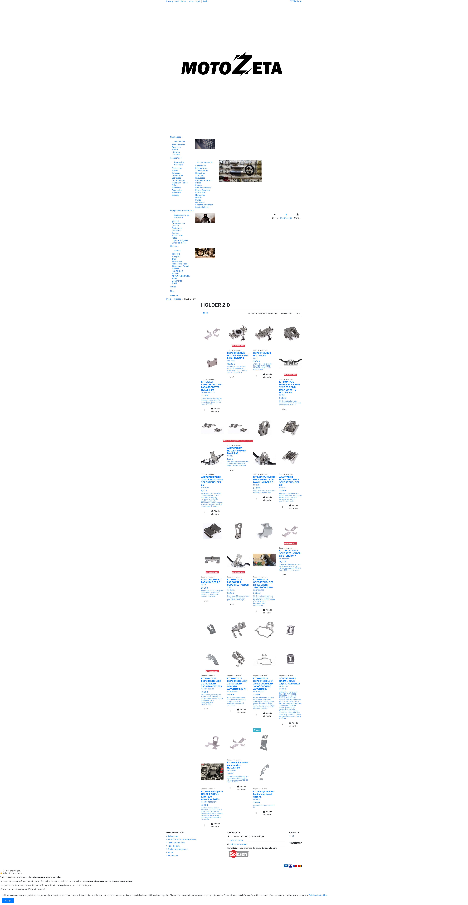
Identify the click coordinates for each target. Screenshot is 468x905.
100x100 (176, 254)
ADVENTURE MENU (181, 276)
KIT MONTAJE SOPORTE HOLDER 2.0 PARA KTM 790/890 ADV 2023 (211, 682)
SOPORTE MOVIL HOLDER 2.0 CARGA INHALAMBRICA (237, 355)
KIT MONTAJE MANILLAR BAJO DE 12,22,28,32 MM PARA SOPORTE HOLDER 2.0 (289, 387)
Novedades (173, 855)
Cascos (175, 221)
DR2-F (255, 358)
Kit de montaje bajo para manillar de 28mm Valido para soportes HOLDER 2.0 (290, 403)
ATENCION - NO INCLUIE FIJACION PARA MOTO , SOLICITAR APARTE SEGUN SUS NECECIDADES (237, 369)
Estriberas (176, 178)
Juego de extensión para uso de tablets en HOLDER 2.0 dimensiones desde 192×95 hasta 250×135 (238, 779)
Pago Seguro (174, 846)
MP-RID (282, 395)
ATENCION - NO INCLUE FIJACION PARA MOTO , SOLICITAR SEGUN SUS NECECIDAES (262, 367)
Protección (177, 168)
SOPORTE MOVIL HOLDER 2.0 (262, 354)
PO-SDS (282, 487)
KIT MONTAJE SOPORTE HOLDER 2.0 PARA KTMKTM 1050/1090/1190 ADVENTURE (263, 683)
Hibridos (176, 152)
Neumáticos (179, 141)
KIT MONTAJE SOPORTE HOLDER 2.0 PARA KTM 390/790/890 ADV (263, 583)
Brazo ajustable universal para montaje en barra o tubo (264, 492)
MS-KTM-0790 (258, 590)
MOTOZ (175, 273)
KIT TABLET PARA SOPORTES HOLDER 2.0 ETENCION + (290, 553)
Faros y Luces (178, 180)
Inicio (205, 1)
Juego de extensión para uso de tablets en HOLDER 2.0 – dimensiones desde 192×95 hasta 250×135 (211, 401)
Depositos (200, 173)
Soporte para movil (204, 204)
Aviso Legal (194, 1)
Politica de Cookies (318, 895)
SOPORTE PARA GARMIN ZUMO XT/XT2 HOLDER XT (289, 681)
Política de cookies (176, 842)
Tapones (199, 175)
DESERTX (256, 799)
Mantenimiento (202, 207)
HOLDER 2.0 (177, 271)
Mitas (174, 278)
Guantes (175, 233)
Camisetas (176, 230)
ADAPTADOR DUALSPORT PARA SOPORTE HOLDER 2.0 (289, 481)
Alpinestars (177, 261)
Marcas (177, 250)
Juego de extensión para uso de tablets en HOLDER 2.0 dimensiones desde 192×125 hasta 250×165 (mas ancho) (290, 567)
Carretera (176, 147)
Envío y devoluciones (176, 1)
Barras (198, 200)
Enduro (175, 149)
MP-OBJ (230, 456)
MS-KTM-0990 (232, 692)
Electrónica (200, 165)
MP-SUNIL (231, 590)
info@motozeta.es (239, 844)
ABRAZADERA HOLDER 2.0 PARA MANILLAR (236, 451)
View (232, 377)
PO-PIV (203, 585)
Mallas (175, 170)
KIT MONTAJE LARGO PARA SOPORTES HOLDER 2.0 (238, 583)
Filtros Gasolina (202, 190)
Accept (8, 900)
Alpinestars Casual (180, 266)
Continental (177, 281)
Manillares (176, 187)
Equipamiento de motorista (181, 216)
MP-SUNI (256, 485)
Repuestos (200, 178)
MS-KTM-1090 (258, 692)
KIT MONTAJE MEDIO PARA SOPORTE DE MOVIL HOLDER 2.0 (264, 480)
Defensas (176, 173)
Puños (174, 185)
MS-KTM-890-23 (207, 689)
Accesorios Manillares (177, 191)
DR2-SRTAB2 (284, 558)
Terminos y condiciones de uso (182, 839)
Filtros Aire (200, 192)
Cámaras (176, 154)
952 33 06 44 (237, 840)
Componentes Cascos (178, 224)
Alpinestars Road (179, 264)
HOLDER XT (283, 686)
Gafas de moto (179, 243)
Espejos (175, 195)
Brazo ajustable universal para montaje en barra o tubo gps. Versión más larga (238, 598)
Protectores (177, 235)
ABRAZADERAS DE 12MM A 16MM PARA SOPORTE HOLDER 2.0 (212, 481)
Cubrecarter (177, 175)
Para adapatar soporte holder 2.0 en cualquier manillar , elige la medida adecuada (238, 463)
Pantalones (177, 228)
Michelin (175, 268)
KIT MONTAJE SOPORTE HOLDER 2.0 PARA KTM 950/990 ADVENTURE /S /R (237, 683)
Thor (174, 259)
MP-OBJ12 (205, 487)
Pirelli (174, 283)
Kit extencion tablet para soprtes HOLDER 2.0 (237, 765)
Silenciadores (201, 170)
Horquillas (200, 195)
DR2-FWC (230, 361)
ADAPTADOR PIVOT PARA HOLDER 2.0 (211, 581)
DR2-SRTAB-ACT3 (208, 392)
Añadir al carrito (215, 410)
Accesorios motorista (179, 163)
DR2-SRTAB (231, 770)
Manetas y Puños (180, 183)
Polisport (176, 256)
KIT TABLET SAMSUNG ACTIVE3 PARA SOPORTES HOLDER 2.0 (212, 386)
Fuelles (198, 197)
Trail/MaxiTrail (178, 144)
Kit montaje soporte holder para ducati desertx (263, 794)
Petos (174, 238)
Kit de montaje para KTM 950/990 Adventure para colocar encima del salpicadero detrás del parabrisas (236, 701)
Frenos (198, 185)
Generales (200, 202)
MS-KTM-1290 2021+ (209, 802)
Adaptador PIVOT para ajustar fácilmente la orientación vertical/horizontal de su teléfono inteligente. (212, 593)
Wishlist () (297, 1)
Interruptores (201, 168)
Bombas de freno (203, 187)
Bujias (198, 183)
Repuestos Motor (203, 180)
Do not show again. (12, 871)
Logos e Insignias (180, 240)
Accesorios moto (205, 162)
